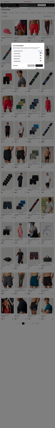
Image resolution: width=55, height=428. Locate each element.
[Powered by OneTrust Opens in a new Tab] (40, 68)
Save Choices (31, 65)
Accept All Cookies (39, 65)
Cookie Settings (15, 65)
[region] (27, 56)
